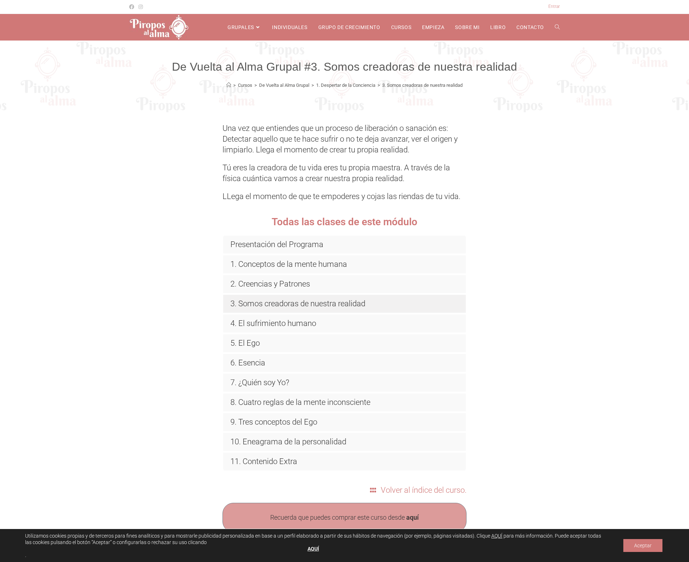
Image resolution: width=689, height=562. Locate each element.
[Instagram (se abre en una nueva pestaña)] (140, 6)
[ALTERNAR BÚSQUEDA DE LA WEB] (557, 27)
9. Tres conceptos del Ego (273, 421)
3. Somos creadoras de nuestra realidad (422, 85)
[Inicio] (228, 85)
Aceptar (643, 545)
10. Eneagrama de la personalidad (288, 441)
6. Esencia (247, 362)
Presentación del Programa (276, 244)
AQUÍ (496, 536)
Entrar (554, 6)
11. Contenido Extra (263, 461)
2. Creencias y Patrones (270, 283)
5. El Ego (245, 343)
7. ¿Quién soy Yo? (259, 382)
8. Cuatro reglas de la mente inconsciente (300, 402)
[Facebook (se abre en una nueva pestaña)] (132, 6)
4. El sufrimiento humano (273, 323)
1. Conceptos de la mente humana (288, 264)
